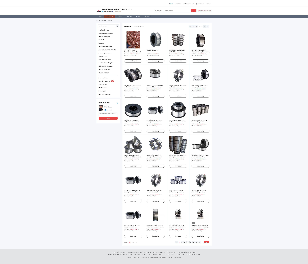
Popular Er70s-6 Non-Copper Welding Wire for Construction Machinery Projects (131, 121)
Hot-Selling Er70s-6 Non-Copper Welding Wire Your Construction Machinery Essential (154, 121)
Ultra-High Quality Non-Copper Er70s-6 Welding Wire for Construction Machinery (199, 121)
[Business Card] (117, 103)
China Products (122, 252)
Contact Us (148, 16)
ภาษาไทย (178, 254)
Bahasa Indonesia (196, 254)
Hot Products (115, 252)
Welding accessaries (104, 72)
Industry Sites (164, 252)
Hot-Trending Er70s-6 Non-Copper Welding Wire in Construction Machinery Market (132, 86)
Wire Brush (101, 40)
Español (119, 254)
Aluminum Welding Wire (104, 69)
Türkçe (182, 254)
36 (133, 242)
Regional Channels (173, 252)
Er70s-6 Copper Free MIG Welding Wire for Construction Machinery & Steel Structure (200, 227)
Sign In (171, 3)
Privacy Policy (178, 257)
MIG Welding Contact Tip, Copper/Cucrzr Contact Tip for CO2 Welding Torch (133, 51)
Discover (138, 16)
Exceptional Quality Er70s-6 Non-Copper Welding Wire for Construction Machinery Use (200, 156)
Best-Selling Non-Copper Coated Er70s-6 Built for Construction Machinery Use (155, 86)
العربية (160, 254)
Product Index (182, 252)
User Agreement (163, 257)
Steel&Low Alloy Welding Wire (106, 63)
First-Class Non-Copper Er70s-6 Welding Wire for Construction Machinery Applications (154, 156)
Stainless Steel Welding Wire (105, 66)
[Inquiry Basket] (193, 3)
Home (100, 16)
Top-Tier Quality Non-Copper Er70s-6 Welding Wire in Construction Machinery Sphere (178, 156)
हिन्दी (173, 254)
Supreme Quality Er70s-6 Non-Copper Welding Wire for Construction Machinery (154, 191)
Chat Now (108, 110)
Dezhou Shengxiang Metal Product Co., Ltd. (116, 9)
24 (129, 242)
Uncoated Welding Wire (152, 50)
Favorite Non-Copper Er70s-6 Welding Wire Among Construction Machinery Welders (200, 51)
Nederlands (154, 254)
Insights (194, 252)
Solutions (129, 16)
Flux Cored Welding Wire (105, 59)
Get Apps (199, 3)
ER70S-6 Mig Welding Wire (105, 46)
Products (110, 16)
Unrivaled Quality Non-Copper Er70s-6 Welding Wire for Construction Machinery (199, 191)
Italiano (143, 254)
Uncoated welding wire (104, 36)
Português (125, 254)
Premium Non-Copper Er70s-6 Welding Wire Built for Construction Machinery (132, 156)
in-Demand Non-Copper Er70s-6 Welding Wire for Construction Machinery (199, 86)
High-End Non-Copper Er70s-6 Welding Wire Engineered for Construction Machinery (176, 191)
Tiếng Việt (188, 254)
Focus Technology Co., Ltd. (143, 257)
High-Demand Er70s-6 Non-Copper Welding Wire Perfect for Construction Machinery (177, 86)
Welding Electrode (103, 56)
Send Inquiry (133, 61)
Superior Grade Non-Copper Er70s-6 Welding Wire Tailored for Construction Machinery (132, 191)
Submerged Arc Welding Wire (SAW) (107, 49)
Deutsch (148, 254)
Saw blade (101, 43)
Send (108, 118)
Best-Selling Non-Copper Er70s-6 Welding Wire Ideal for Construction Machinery (178, 121)
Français (131, 254)
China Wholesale (147, 252)
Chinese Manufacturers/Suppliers (135, 252)
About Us (120, 16)
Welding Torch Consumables (106, 33)
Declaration (170, 257)
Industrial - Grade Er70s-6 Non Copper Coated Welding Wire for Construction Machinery (177, 227)
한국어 (164, 254)
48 (136, 242)
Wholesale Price (156, 252)
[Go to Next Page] (207, 26)
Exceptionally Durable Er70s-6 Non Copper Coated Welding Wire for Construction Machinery (155, 227)
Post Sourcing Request (205, 10)
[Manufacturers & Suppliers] (106, 3)
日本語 (169, 254)
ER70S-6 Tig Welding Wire (105, 53)
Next (206, 242)
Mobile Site (188, 252)
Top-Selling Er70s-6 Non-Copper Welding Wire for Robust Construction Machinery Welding (177, 51)
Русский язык (137, 254)
